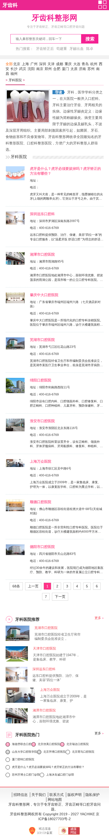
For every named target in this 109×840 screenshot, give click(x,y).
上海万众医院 (40, 461)
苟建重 (61, 49)
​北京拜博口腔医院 (54, 751)
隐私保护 (92, 795)
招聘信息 (20, 795)
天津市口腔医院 (44, 648)
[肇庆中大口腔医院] (15, 302)
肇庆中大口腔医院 (44, 295)
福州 (13, 74)
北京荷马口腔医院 (83, 751)
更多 (98, 618)
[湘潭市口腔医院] (15, 263)
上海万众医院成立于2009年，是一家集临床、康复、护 (63, 698)
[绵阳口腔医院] (15, 392)
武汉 (22, 69)
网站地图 (55, 799)
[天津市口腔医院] (17, 660)
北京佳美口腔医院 (49, 744)
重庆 (68, 64)
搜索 (90, 39)
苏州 (91, 69)
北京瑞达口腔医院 (77, 744)
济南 (82, 69)
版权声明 (74, 795)
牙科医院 (15, 80)
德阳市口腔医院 (42, 547)
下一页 (60, 597)
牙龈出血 (76, 49)
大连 (76, 64)
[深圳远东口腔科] (15, 223)
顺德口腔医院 (40, 502)
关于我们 (38, 795)
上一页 (33, 586)
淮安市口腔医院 (42, 421)
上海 (25, 64)
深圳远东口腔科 (42, 214)
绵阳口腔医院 (40, 380)
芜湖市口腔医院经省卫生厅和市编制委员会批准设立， (57, 636)
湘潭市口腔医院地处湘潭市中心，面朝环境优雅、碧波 (54, 719)
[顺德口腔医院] (15, 510)
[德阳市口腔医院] (15, 554)
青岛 (85, 64)
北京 (16, 64)
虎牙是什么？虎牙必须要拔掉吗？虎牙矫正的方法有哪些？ (48, 766)
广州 (34, 64)
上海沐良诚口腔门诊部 (60, 774)
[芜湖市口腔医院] (15, 348)
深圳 (42, 64)
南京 (39, 69)
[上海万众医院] (15, 466)
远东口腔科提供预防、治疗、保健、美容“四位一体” (55, 678)
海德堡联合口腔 (21, 744)
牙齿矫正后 (45, 49)
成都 (59, 64)
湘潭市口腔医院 (42, 254)
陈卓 (89, 49)
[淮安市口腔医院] (15, 430)
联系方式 (56, 795)
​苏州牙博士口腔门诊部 (26, 774)
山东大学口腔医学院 (24, 751)
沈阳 (31, 69)
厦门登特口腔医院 (23, 759)
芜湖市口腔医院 (42, 340)
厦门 (65, 69)
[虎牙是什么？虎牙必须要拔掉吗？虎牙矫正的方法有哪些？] (15, 179)
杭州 (93, 64)
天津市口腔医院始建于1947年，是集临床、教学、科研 (56, 657)
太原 (74, 69)
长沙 (13, 69)
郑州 (48, 69)
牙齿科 (10, 5)
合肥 (56, 69)
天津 (51, 64)
